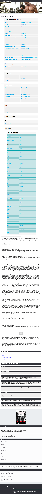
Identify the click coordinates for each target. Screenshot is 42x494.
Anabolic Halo (3, 447)
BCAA (2, 453)
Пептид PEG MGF (4, 441)
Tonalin (2, 456)
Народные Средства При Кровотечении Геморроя (12, 472)
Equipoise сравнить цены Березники (7, 355)
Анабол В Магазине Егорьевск (7, 477)
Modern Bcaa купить (27, 313)
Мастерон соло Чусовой (6, 476)
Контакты (14, 488)
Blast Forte (2, 444)
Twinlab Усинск (3, 480)
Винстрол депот (3, 450)
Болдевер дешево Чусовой (6, 357)
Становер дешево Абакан (7, 473)
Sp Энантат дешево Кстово (6, 479)
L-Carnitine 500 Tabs (4, 459)
